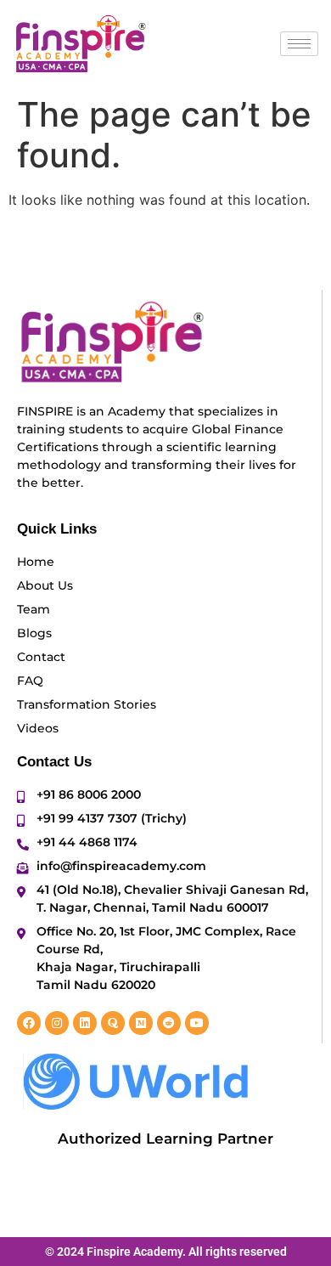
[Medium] (141, 1023)
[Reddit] (169, 1023)
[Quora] (113, 1023)
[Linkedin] (85, 1023)
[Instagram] (57, 1023)
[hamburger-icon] (299, 43)
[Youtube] (197, 1023)
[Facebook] (29, 1023)
